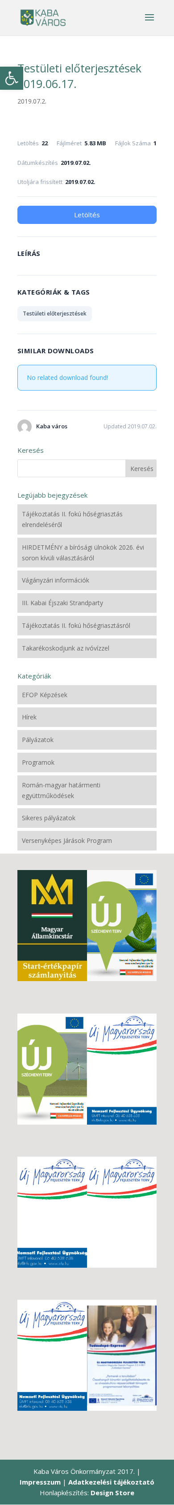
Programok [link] (38, 762)
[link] (11, 78)
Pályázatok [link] (38, 739)
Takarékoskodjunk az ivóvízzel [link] (65, 648)
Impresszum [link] (40, 1481)
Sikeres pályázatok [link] (48, 818)
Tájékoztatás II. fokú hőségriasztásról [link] (76, 625)
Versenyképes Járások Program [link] (67, 840)
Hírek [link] (29, 717)
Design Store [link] (112, 1492)
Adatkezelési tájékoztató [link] (111, 1481)
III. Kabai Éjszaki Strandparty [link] (62, 603)
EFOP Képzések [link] (44, 695)
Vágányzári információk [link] (55, 580)
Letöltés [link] (87, 214)
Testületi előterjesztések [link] (55, 313)
